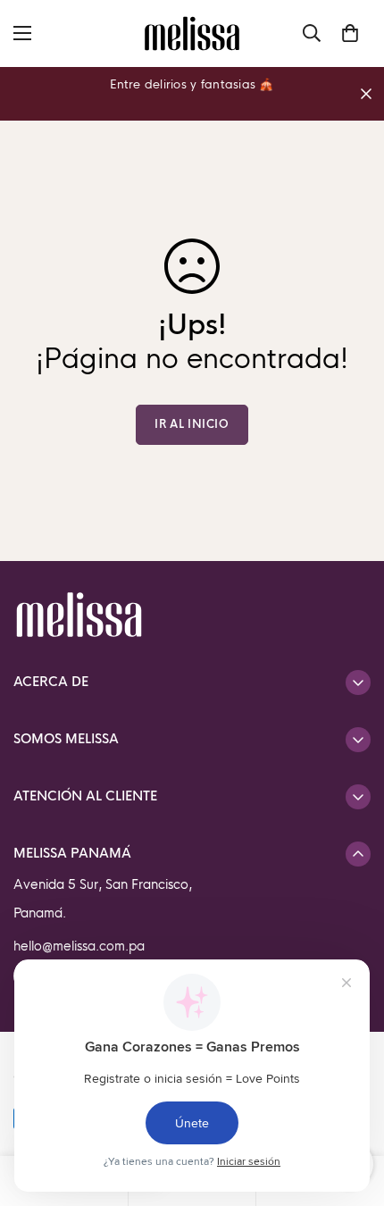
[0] (350, 33)
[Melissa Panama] (192, 33)
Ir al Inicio (191, 424)
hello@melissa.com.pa (79, 946)
